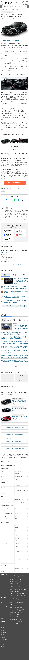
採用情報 (2, 630)
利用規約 (2, 634)
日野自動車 (17, 541)
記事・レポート (12, 457)
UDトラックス (4, 543)
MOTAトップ (4, 9)
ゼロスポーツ (4, 541)
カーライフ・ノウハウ (6, 490)
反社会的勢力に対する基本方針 (7, 641)
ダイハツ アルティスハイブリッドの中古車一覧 (14, 264)
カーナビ (12, 604)
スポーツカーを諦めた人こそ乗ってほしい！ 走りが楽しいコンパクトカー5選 (14, 351)
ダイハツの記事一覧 (6, 438)
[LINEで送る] (14, 200)
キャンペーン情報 (5, 502)
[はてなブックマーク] (18, 200)
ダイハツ (6, 188)
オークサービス (19, 621)
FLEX (25, 623)
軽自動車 (12, 586)
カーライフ (3, 482)
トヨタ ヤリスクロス (20, 508)
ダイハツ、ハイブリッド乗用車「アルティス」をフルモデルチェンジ (19, 402)
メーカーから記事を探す (7, 522)
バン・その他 (22, 595)
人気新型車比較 (18, 476)
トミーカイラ (18, 538)
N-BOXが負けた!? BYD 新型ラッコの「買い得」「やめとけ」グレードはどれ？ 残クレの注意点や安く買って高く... (14, 356)
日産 (2, 527)
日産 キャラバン (19, 518)
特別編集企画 (4, 493)
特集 (2, 479)
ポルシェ (3, 551)
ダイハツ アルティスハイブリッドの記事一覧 (12, 441)
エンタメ (17, 487)
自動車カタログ (12, 455)
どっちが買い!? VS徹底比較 (15, 610)
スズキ (16, 533)
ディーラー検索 (13, 6)
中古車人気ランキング (20, 568)
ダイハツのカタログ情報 (7, 424)
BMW (16, 546)
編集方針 (2, 646)
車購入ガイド (21, 380)
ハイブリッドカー (20, 593)
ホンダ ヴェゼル (5, 511)
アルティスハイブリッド (15, 188)
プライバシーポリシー (5, 639)
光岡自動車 (3, 538)
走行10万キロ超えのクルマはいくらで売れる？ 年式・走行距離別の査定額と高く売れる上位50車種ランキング (14, 360)
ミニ (2, 554)
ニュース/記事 (20, 6)
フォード (3, 562)
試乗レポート (18, 471)
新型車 (21, 375)
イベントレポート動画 (14, 614)
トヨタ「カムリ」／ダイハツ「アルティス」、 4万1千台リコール (19, 417)
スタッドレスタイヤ (14, 602)
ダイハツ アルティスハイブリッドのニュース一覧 (13, 448)
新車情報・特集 (4, 468)
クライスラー (4, 559)
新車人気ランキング (6, 568)
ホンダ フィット (19, 511)
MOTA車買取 (12, 598)
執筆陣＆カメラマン (19, 502)
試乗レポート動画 (20, 609)
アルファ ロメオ (5, 556)
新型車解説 (15, 323)
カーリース (6, 6)
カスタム (26, 6)
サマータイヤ (22, 602)
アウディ (3, 548)
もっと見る (14, 366)
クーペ (23, 591)
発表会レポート (5, 476)
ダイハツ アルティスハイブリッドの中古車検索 (12, 434)
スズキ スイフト (5, 516)
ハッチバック (24, 586)
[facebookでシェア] (6, 200)
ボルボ (16, 554)
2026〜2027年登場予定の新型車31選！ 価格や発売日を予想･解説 (16, 292)
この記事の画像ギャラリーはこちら (11, 40)
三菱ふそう (17, 543)
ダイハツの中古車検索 (7, 431)
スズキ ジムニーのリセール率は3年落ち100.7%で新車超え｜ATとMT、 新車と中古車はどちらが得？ (14, 337)
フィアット (17, 559)
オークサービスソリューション (16, 623)
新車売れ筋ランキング (20, 499)
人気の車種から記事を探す (7, 505)
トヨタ (23, 188)
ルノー (14, 583)
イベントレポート (19, 485)
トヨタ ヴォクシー (19, 516)
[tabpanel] (5, 141)
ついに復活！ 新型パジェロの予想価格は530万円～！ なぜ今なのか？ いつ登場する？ (16, 301)
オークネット (12, 621)
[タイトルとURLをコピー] (22, 200)
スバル (16, 530)
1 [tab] (13, 149)
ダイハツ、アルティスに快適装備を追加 (19, 409)
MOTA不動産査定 (13, 619)
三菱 (2, 533)
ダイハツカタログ (21, 455)
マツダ (2, 530)
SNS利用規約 (3, 637)
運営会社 (2, 627)
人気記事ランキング (6, 571)
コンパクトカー (17, 586)
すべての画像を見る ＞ (14, 146)
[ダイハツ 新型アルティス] (14, 29)
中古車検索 (18, 598)
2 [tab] (15, 149)
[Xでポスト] (10, 200)
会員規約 (2, 644)
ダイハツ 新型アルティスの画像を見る (14, 74)
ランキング (3, 565)
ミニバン (12, 591)
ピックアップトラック (14, 595)
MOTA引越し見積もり (22, 619)
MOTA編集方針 (24, 219)
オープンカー (12, 593)
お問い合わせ (3, 632)
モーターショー (5, 485)
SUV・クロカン (17, 591)
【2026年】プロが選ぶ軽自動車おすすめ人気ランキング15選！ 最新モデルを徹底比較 (16, 297)
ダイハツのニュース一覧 (7, 445)
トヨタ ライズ (4, 508)
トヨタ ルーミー (19, 513)
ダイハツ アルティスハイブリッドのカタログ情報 (13, 427)
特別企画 (3, 499)
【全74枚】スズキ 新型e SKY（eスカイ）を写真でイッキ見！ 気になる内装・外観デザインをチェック (16, 287)
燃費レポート (4, 473)
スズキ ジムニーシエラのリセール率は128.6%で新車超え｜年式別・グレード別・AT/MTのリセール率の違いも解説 (14, 347)
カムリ (2, 190)
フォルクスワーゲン (19, 548)
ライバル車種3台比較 (14, 612)
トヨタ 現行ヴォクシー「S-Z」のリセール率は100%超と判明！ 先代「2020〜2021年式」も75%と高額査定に (14, 342)
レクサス (3, 525)
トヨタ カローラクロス (6, 513)
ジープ (16, 556)
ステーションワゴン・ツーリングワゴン (18, 589)
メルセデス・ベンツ (6, 546)
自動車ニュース (5, 471)
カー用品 (3, 602)
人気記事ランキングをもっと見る (14, 306)
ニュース (7, 375)
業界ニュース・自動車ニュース (7, 12)
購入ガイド (3, 487)
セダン (11, 587)
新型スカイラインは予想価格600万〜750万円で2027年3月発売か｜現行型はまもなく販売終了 (21, 281)
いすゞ (16, 535)
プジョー (17, 551)
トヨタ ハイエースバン (6, 518)
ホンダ (16, 527)
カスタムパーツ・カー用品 (21, 490)
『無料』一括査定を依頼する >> (14, 182)
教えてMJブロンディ (14, 616)
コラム (7, 380)
